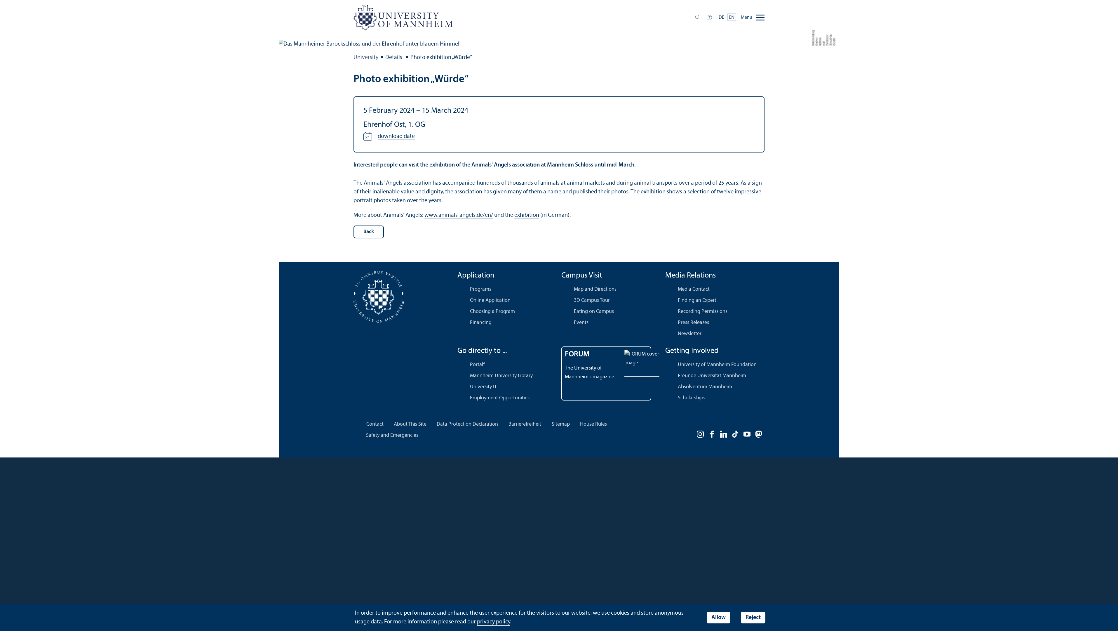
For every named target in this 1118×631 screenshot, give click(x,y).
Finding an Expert (697, 300)
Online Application (490, 300)
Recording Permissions (702, 311)
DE (721, 17)
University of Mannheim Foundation (717, 364)
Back (368, 232)
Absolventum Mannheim (705, 387)
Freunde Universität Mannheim (712, 376)
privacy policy (493, 622)
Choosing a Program (492, 311)
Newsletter (689, 334)
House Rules (593, 424)
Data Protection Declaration (467, 424)
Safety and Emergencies (392, 435)
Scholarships (691, 398)
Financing (481, 322)
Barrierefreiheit (525, 424)
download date (396, 136)
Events (581, 322)
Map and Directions (595, 289)
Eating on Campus (594, 311)
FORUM (577, 354)
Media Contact (694, 289)
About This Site (410, 424)
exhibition (526, 215)
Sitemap (561, 424)
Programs (480, 289)
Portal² (477, 364)
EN (731, 17)
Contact (375, 424)
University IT (483, 387)
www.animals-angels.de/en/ (458, 215)
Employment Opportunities (500, 398)
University (365, 57)
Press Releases (693, 322)
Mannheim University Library (501, 376)
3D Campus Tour (592, 300)
